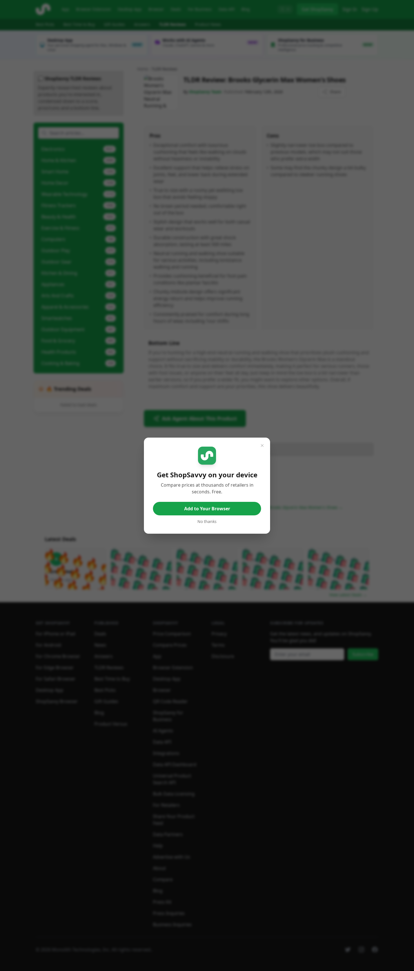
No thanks (207, 521)
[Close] (262, 445)
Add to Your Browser (207, 509)
